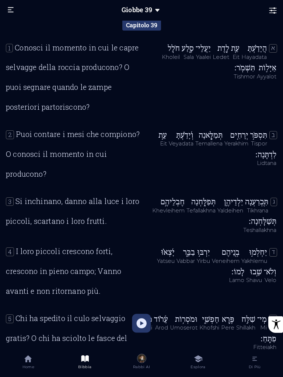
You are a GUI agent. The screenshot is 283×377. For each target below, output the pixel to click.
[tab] (28, 363)
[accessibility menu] (275, 324)
